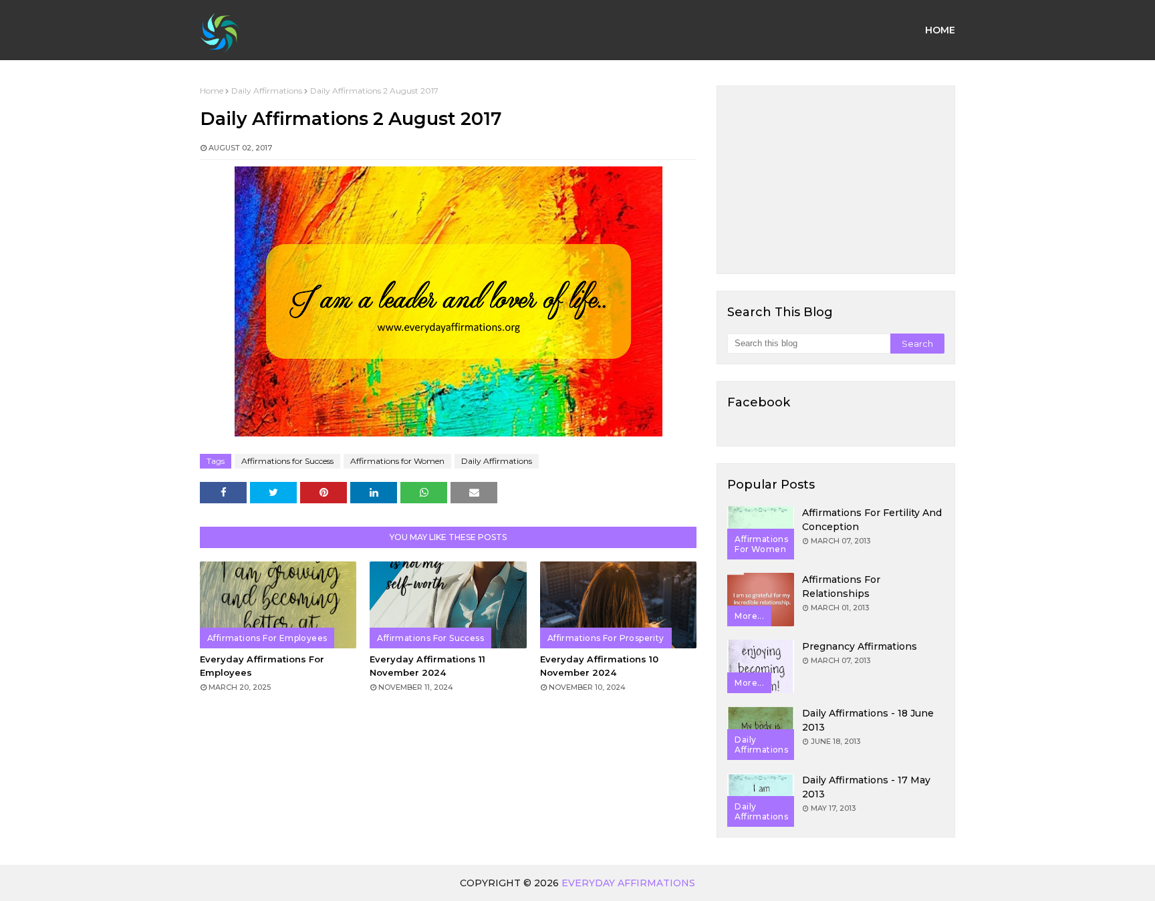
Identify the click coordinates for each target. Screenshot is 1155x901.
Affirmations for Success (287, 461)
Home (211, 91)
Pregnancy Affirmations (859, 646)
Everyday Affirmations (628, 883)
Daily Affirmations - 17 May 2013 (866, 787)
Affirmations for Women (397, 461)
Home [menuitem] (940, 30)
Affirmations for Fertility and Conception (872, 520)
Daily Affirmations (266, 91)
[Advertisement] (835, 179)
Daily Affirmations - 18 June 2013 (868, 720)
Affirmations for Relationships (841, 586)
